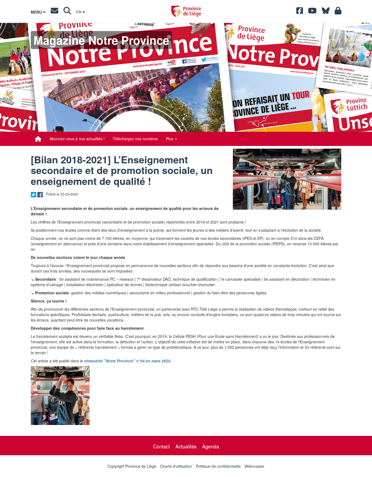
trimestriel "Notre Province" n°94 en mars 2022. (127, 360)
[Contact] (54, 12)
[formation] (60, 395)
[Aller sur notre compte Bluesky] (326, 12)
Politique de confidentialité (218, 466)
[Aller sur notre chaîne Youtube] (312, 12)
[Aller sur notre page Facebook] (299, 12)
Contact (161, 446)
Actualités (186, 446)
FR (79, 12)
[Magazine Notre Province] (38, 139)
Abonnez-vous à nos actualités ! (77, 138)
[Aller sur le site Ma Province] (338, 12)
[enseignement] (287, 179)
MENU (37, 12)
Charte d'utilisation (176, 466)
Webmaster (254, 466)
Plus (170, 138)
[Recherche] (67, 12)
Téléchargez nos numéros (135, 138)
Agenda (210, 446)
